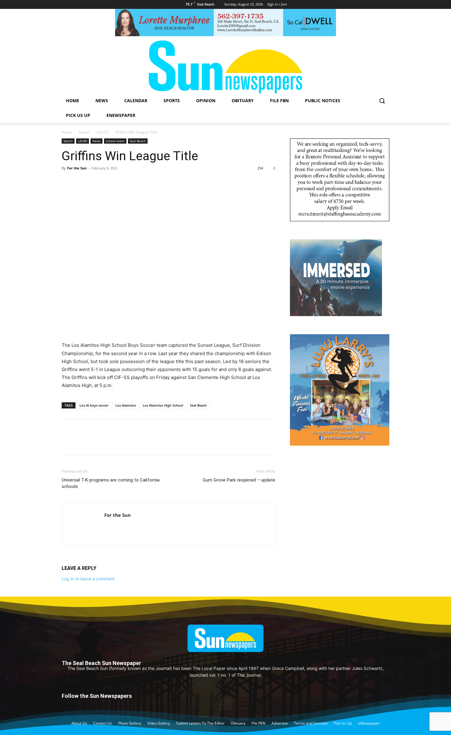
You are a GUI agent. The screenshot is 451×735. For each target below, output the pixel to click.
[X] (82, 182)
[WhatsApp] (110, 182)
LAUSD (103, 132)
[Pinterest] (96, 182)
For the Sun (77, 168)
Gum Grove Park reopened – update (239, 480)
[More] (124, 182)
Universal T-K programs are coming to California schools (111, 483)
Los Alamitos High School (163, 405)
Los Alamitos (125, 405)
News (96, 141)
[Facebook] (68, 182)
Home (67, 132)
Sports (84, 132)
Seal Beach (138, 141)
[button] (382, 100)
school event (115, 141)
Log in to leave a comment (88, 578)
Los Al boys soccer (94, 405)
